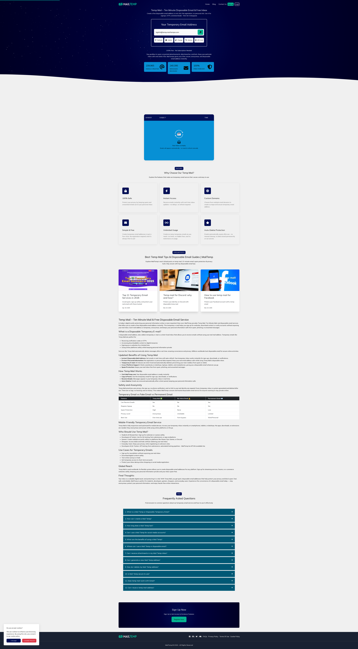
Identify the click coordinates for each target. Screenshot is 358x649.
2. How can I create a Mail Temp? (179, 519)
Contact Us (223, 4)
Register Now (179, 619)
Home (207, 4)
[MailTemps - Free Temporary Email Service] (128, 4)
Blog (214, 4)
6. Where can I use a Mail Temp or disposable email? (179, 546)
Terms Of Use (224, 636)
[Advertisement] (179, 100)
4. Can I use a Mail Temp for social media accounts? (179, 532)
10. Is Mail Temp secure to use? (179, 574)
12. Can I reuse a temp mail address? (179, 588)
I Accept (14, 641)
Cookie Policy (235, 636)
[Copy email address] (200, 32)
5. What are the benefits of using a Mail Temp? (179, 539)
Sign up (230, 4)
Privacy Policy (213, 636)
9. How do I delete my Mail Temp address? (179, 567)
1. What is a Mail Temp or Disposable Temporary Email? (179, 512)
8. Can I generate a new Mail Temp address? (179, 560)
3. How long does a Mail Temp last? (179, 526)
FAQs (205, 636)
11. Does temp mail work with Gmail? (179, 581)
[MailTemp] (128, 636)
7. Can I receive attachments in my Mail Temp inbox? (179, 553)
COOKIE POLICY (29, 641)
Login (237, 4)
